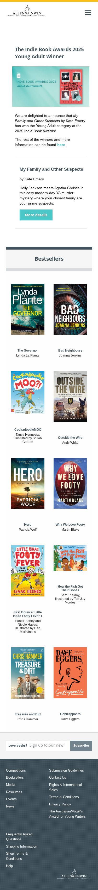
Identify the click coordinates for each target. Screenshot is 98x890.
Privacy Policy (60, 804)
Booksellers (15, 777)
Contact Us (57, 777)
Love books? (17, 745)
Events (11, 799)
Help (9, 866)
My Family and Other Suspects (51, 169)
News (10, 806)
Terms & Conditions (64, 797)
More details (36, 214)
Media (10, 785)
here (61, 145)
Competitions (16, 770)
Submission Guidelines (66, 770)
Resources (14, 792)
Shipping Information (21, 846)
